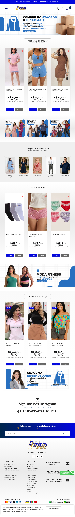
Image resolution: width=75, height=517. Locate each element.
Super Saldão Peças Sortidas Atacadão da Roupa (60, 236)
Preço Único (31, 487)
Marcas (29, 495)
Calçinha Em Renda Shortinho (12, 235)
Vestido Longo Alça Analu (59, 90)
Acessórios (30, 464)
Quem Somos (8, 466)
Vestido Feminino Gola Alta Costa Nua (37, 90)
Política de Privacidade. (21, 511)
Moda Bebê (37, 175)
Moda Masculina (51, 176)
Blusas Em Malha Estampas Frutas (34, 344)
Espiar (19, 109)
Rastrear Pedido (9, 479)
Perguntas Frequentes (11, 464)
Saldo (29, 491)
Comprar (10, 109)
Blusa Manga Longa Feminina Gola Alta (12, 344)
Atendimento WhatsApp (54, 472)
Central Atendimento (53, 463)
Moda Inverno (65, 175)
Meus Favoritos (9, 477)
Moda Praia (30, 485)
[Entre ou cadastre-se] (58, 8)
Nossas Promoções (33, 493)
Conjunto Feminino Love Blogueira (14, 90)
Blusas (29, 489)
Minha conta (8, 474)
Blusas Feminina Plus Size (60, 343)
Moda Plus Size (31, 483)
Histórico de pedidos (10, 475)
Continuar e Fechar (53, 508)
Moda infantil (31, 475)
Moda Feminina (23, 175)
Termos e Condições (10, 472)
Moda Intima (31, 477)
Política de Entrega (10, 468)
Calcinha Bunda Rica (36, 234)
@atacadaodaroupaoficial (37, 411)
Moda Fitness (31, 472)
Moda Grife (30, 474)
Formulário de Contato (54, 480)
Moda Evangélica (10, 176)
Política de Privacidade (11, 470)
